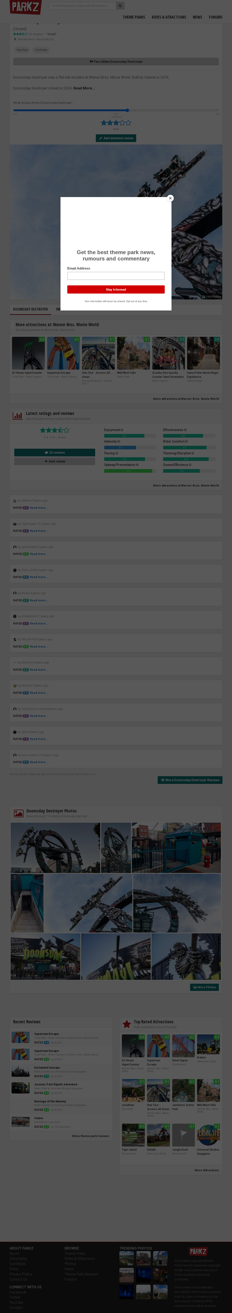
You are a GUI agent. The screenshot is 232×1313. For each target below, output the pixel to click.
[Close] (170, 198)
